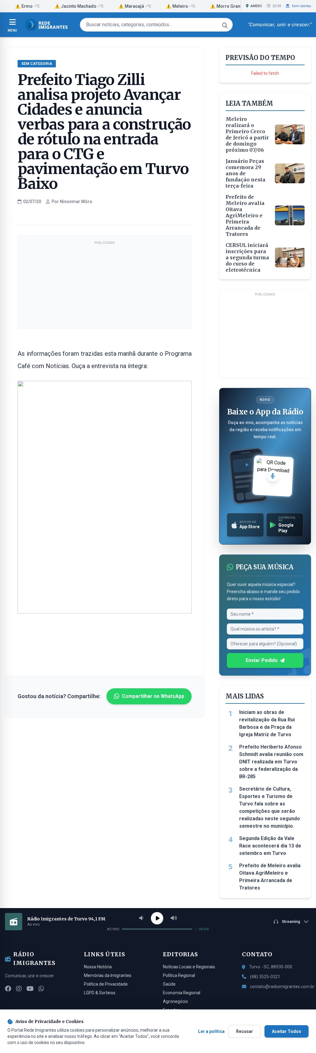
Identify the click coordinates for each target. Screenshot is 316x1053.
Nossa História (98, 966)
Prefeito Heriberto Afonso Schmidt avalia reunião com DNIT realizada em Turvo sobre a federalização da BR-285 (271, 761)
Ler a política (211, 1031)
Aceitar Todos (286, 1031)
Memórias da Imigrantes (107, 975)
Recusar (244, 1031)
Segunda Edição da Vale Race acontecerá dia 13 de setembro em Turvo (270, 845)
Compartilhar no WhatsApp (153, 696)
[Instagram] (19, 988)
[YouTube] (30, 988)
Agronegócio (175, 1001)
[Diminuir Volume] (141, 918)
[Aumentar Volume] (174, 918)
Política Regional (179, 975)
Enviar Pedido (262, 660)
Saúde (169, 984)
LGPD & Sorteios (99, 992)
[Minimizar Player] (306, 921)
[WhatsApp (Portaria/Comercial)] (41, 988)
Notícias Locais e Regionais (189, 966)
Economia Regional (181, 992)
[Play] (157, 918)
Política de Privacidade (106, 984)
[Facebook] (8, 988)
